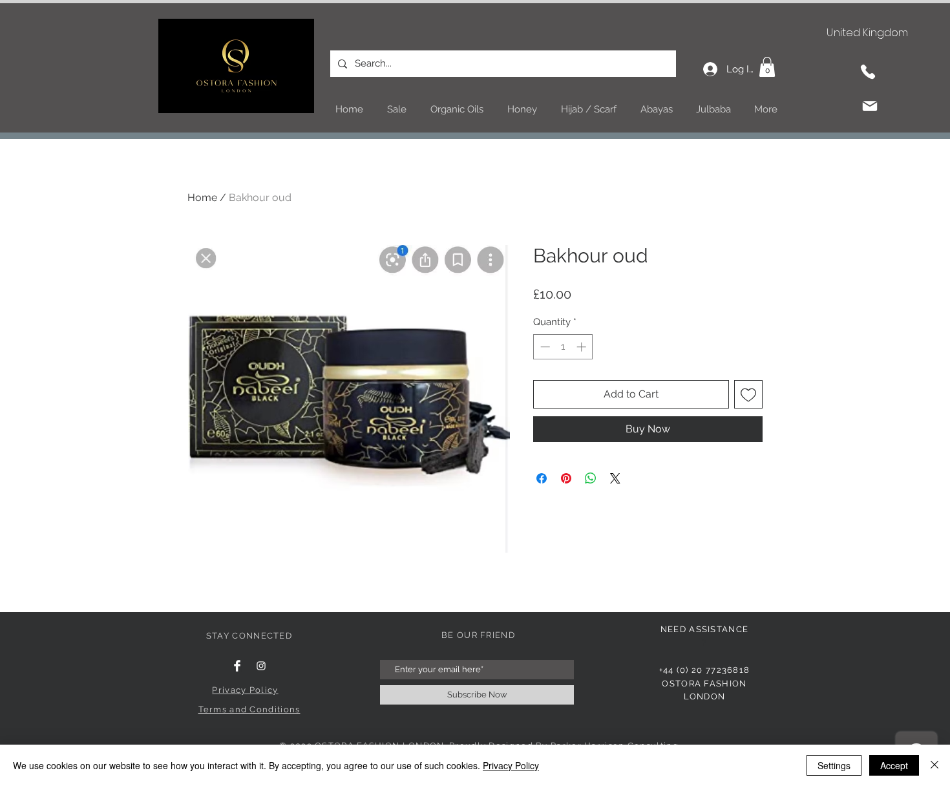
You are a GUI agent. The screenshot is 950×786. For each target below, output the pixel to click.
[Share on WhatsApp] (590, 478)
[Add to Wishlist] (748, 394)
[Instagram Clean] (261, 666)
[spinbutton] (563, 347)
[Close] (934, 765)
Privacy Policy (511, 765)
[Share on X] (615, 478)
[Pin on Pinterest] (566, 478)
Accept (894, 765)
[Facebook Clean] (237, 666)
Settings (834, 765)
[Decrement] (544, 347)
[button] (767, 67)
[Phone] (867, 72)
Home (202, 197)
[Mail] (869, 105)
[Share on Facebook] (541, 478)
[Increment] (582, 347)
